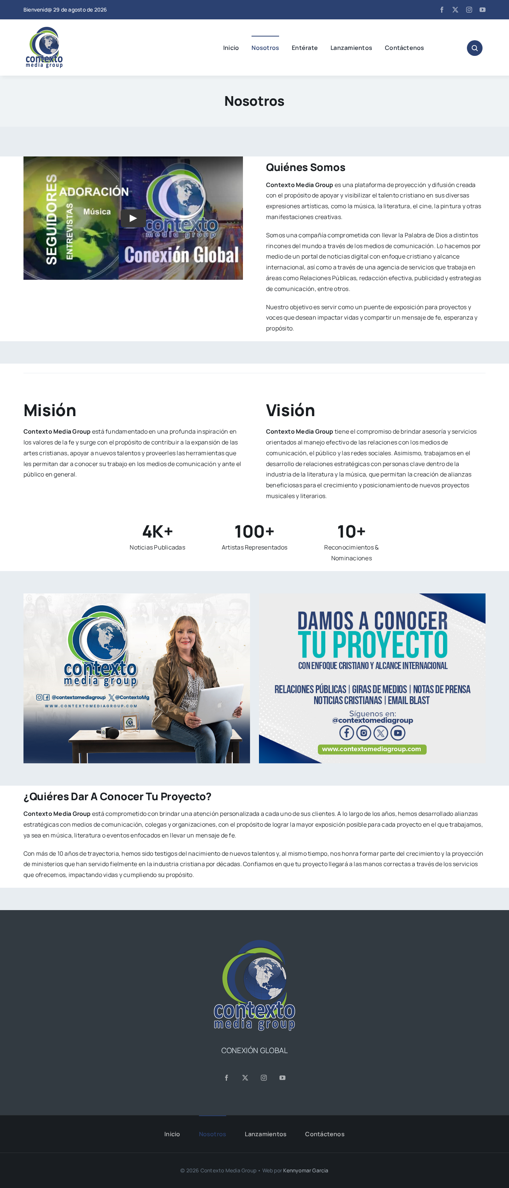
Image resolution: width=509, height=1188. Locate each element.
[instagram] (469, 10)
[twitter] (455, 10)
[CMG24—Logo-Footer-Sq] (254, 943)
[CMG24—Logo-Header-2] (62, 30)
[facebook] (442, 10)
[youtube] (483, 10)
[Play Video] (133, 218)
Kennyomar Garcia (305, 1170)
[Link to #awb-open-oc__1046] (475, 48)
